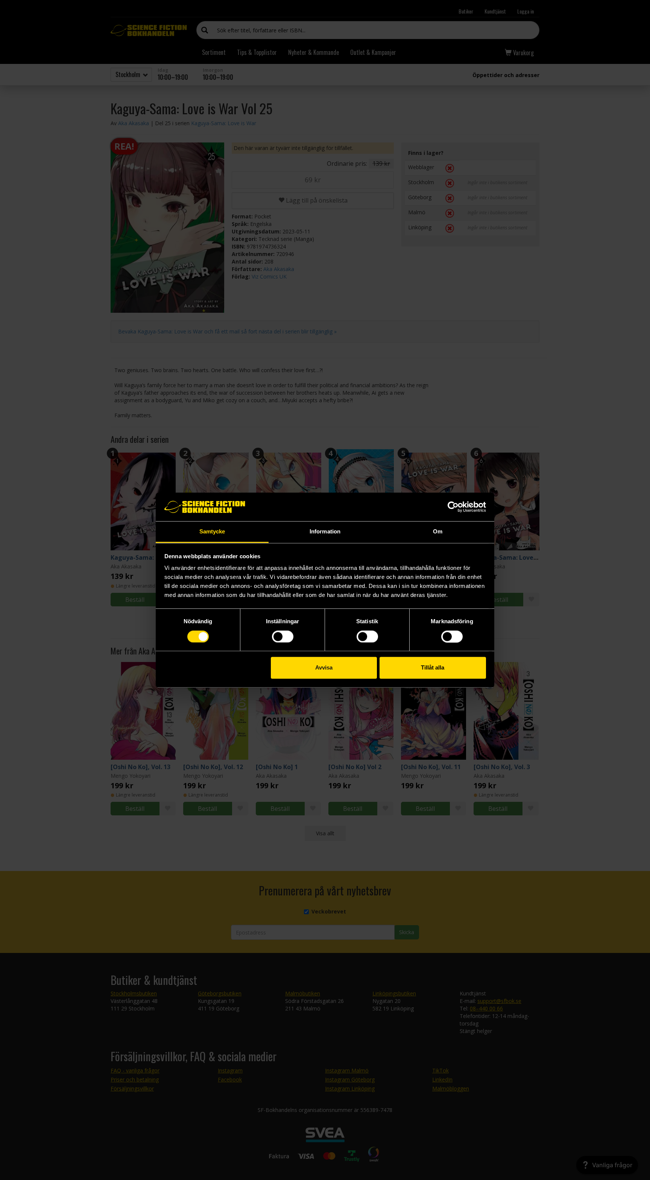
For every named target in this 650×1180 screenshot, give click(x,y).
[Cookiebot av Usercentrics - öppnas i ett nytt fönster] (453, 506)
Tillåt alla (432, 668)
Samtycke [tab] (212, 532)
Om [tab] (437, 532)
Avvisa (324, 668)
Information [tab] (325, 532)
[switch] (282, 636)
